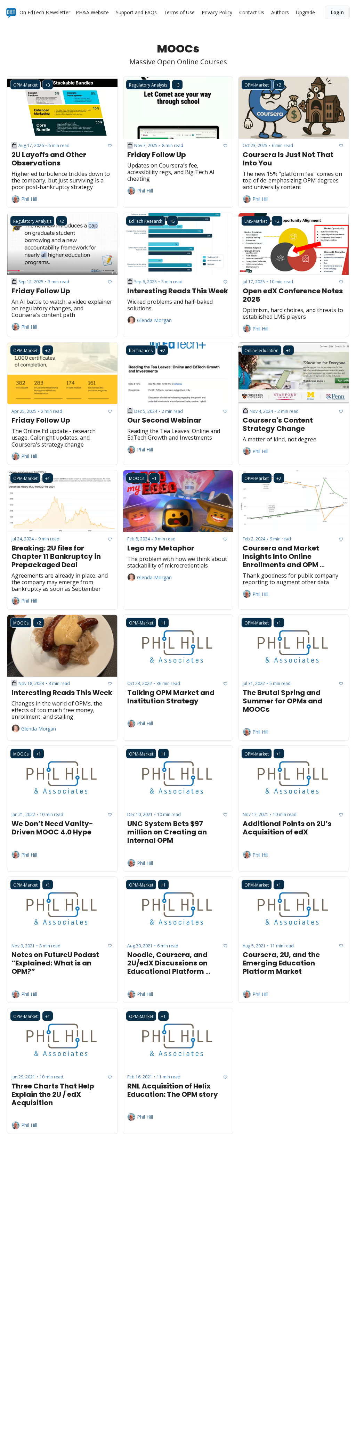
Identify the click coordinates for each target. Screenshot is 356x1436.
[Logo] (11, 12)
